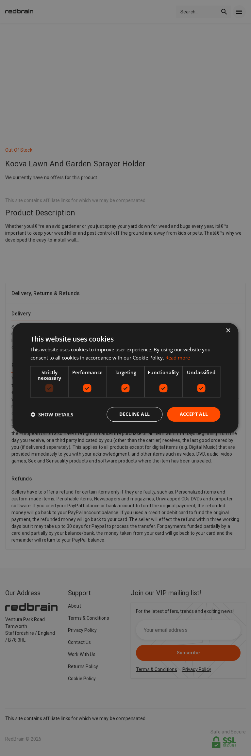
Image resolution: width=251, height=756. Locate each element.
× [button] (228, 330)
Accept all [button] (194, 414)
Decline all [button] (134, 414)
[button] (51, 414)
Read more (177, 357)
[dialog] (125, 378)
